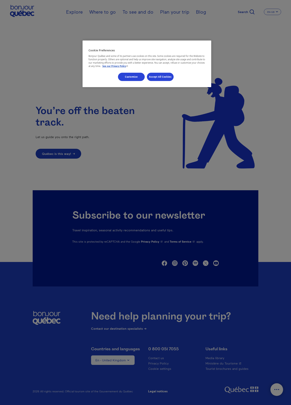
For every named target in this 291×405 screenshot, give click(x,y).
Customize (131, 76)
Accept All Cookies (160, 76)
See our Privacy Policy (115, 66)
